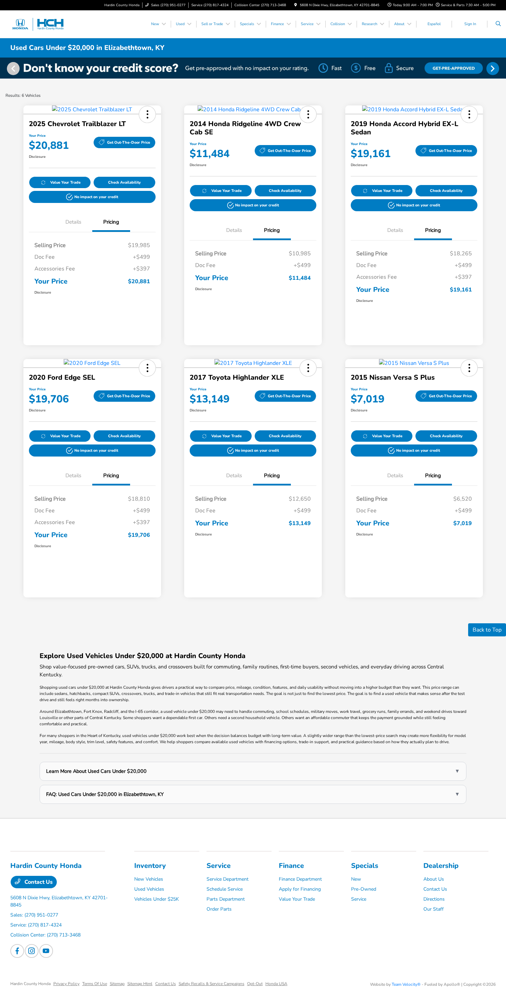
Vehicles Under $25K (156, 899)
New (356, 879)
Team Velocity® (406, 984)
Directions (434, 899)
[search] (498, 24)
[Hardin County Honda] (41, 24)
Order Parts (219, 909)
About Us (433, 879)
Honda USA (276, 983)
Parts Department (226, 899)
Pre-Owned (363, 889)
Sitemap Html (139, 983)
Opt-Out (255, 983)
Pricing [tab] (111, 221)
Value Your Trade (65, 182)
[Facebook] (17, 951)
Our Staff (433, 909)
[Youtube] (46, 951)
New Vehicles (148, 879)
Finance (291, 865)
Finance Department (300, 879)
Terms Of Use (94, 983)
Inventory (150, 865)
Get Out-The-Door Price (128, 142)
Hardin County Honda (30, 983)
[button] (147, 114)
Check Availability (124, 182)
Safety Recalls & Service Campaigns (211, 983)
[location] (295, 5)
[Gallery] (253, 68)
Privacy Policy (66, 983)
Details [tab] (73, 221)
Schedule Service (225, 889)
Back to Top (487, 630)
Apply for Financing (300, 889)
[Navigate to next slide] (501, 68)
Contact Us (38, 882)
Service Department (228, 879)
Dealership (440, 865)
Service (219, 865)
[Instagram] (32, 951)
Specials (364, 865)
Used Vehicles (149, 889)
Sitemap (117, 983)
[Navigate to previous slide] (5, 68)
